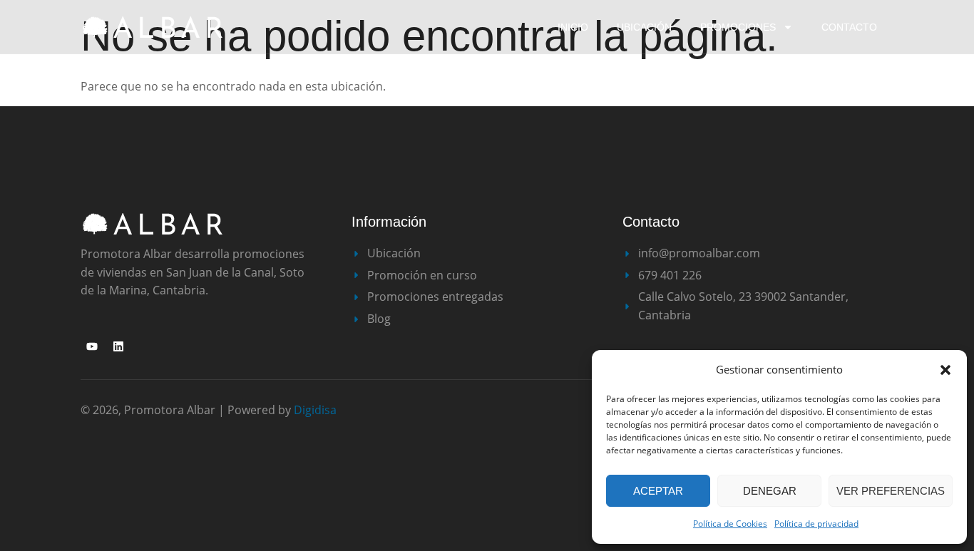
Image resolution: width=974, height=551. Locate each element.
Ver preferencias (890, 491)
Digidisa (315, 410)
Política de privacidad (816, 523)
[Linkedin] (118, 346)
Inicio (573, 27)
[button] (945, 370)
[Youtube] (92, 346)
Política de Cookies (730, 523)
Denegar (769, 491)
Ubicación (644, 27)
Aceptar (658, 491)
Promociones (738, 27)
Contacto (849, 27)
